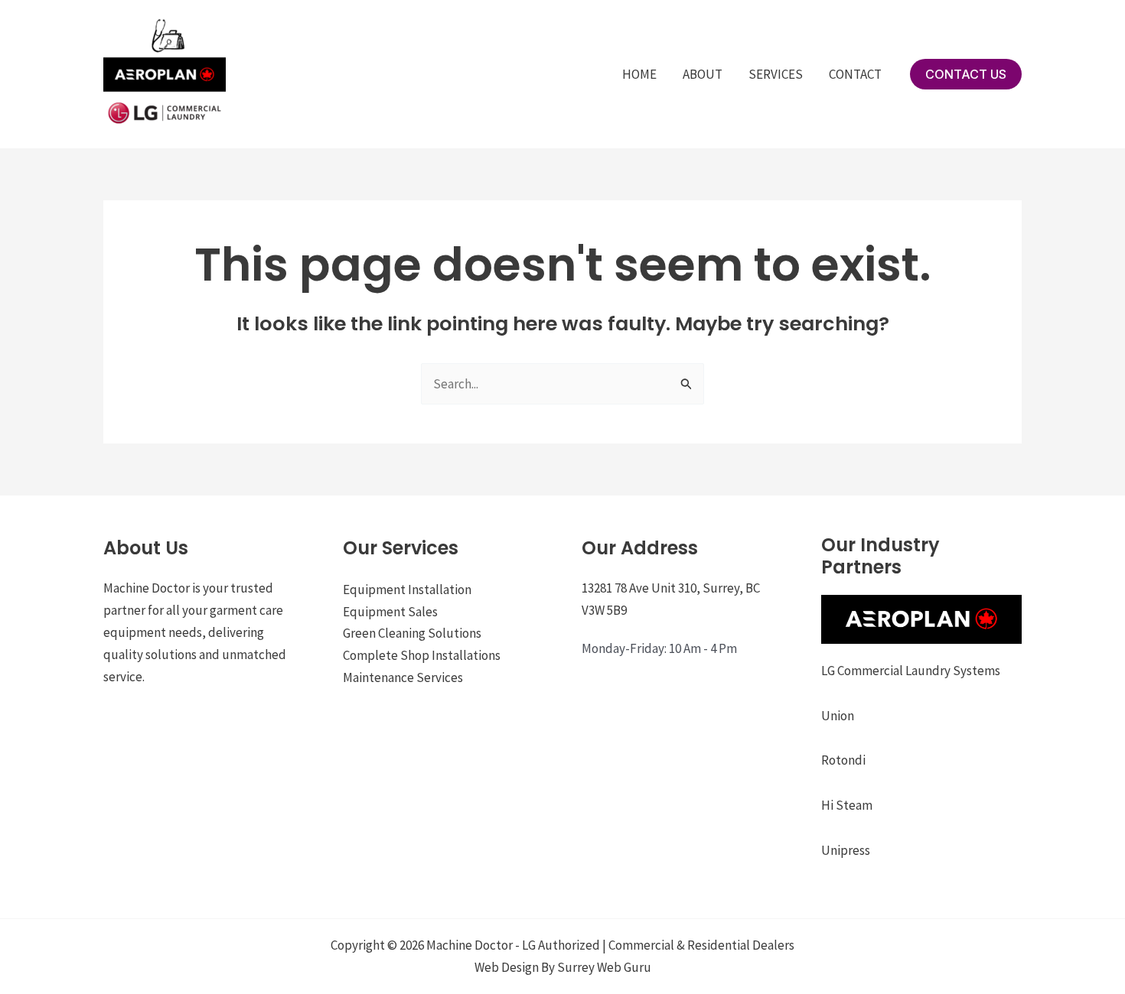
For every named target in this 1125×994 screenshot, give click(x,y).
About (702, 74)
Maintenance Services (403, 677)
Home (639, 74)
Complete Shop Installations (422, 655)
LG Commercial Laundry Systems (910, 670)
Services (775, 74)
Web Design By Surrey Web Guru (562, 967)
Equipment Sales (390, 611)
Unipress (845, 850)
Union (837, 715)
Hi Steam (846, 805)
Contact (855, 74)
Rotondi (843, 760)
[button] (966, 74)
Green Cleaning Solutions (412, 633)
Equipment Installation (407, 589)
